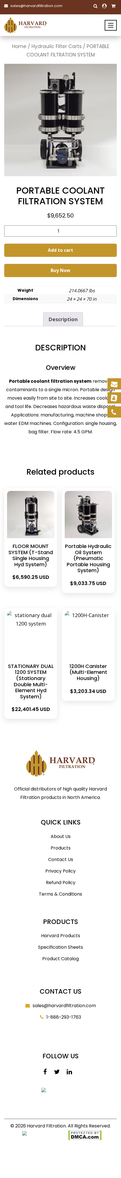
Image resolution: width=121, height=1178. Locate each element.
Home (19, 46)
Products (61, 848)
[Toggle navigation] (111, 25)
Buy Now (60, 270)
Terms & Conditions (60, 894)
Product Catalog (60, 958)
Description (63, 319)
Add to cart (60, 250)
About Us (61, 836)
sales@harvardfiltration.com (36, 5)
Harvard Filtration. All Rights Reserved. (69, 1126)
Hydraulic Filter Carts (57, 46)
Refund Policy (60, 882)
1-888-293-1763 (63, 1017)
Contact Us (60, 859)
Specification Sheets (60, 947)
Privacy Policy (60, 871)
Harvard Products (60, 935)
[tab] (63, 319)
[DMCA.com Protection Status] (85, 1135)
